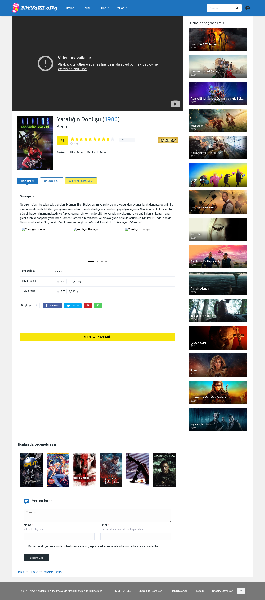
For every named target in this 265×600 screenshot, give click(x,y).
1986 (111, 119)
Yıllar (120, 8)
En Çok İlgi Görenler (150, 591)
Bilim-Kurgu (76, 152)
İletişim (200, 591)
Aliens (97, 337)
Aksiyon (61, 152)
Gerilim (91, 152)
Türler (102, 8)
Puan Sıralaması (179, 591)
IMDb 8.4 (168, 140)
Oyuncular (51, 181)
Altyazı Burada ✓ (81, 181)
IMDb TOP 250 (122, 591)
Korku (103, 152)
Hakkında (27, 181)
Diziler (85, 8)
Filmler (69, 8)
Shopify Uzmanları (222, 591)
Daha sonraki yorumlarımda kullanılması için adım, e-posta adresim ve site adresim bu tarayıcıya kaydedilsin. (94, 546)
